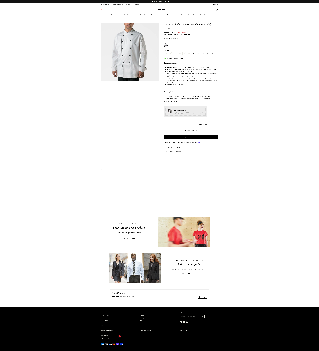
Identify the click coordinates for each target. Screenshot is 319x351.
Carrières (142, 315)
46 (193, 53)
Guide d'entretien (172, 147)
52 (207, 53)
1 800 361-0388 (183, 330)
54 (212, 53)
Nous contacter (135, 4)
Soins (134, 15)
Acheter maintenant (191, 137)
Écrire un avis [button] (202, 297)
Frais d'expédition (168, 34)
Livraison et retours (174, 151)
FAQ (102, 325)
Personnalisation (172, 15)
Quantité (167, 121)
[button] (168, 38)
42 (184, 53)
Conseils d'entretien (105, 315)
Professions (143, 15)
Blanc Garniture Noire (165, 45)
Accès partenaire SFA (106, 4)
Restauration (115, 15)
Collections (203, 15)
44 (189, 53)
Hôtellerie (125, 15)
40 (180, 53)
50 (203, 53)
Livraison (103, 318)
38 (175, 53)
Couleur (173, 42)
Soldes (195, 15)
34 (166, 53)
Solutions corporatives (118, 4)
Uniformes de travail (157, 15)
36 (170, 53)
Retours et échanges (105, 323)
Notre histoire (143, 313)
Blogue (141, 320)
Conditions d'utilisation (145, 330)
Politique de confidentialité (107, 330)
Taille (166, 50)
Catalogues (127, 4)
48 (198, 53)
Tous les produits (186, 15)
